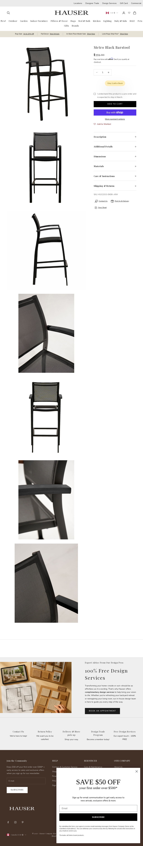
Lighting (107, 21)
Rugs (73, 21)
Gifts (66, 25)
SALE (132, 21)
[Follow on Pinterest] (22, 822)
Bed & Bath (84, 21)
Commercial (136, 3)
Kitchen (97, 21)
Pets (140, 21)
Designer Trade (92, 3)
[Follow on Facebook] (8, 822)
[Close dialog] (136, 771)
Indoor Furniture (39, 21)
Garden (24, 21)
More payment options (115, 119)
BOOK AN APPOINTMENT (102, 711)
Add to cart (115, 104)
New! (3, 21)
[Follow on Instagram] (15, 822)
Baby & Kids (121, 21)
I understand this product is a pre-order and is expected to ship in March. (116, 95)
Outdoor (13, 21)
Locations (78, 3)
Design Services (109, 3)
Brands (75, 25)
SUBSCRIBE (98, 817)
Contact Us (18, 731)
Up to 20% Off (28, 34)
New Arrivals (54, 34)
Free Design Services (125, 731)
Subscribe (17, 790)
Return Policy (45, 731)
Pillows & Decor (59, 21)
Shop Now (91, 34)
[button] (102, 124)
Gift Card (124, 3)
